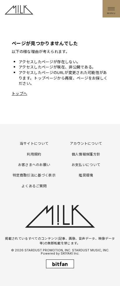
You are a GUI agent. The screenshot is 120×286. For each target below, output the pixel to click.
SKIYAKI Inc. (70, 253)
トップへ (19, 93)
